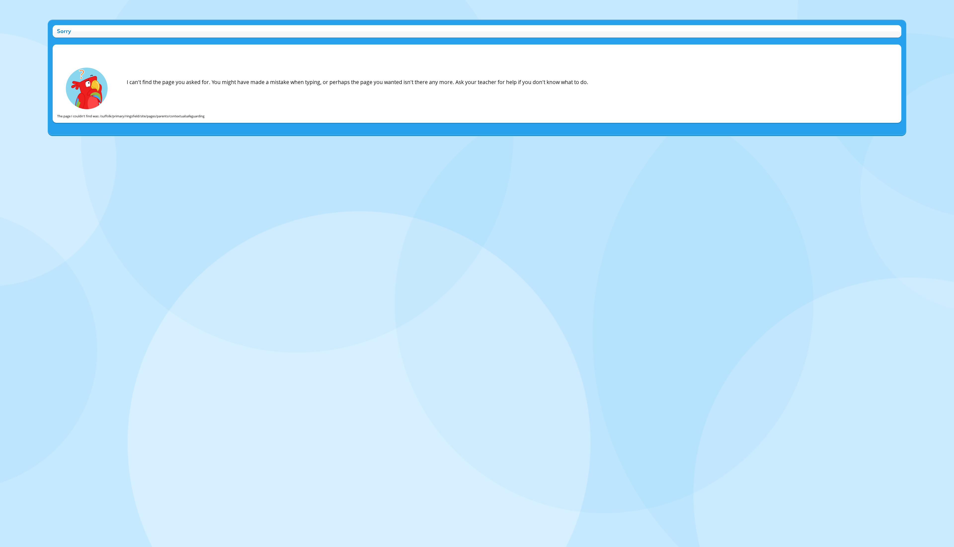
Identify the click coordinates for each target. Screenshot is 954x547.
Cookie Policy (453, 140)
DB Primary (519, 140)
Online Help (434, 140)
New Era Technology (495, 140)
